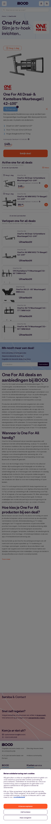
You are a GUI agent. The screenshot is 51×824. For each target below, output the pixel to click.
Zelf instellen (26, 812)
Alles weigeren (25, 818)
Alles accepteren (25, 806)
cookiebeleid (19, 797)
